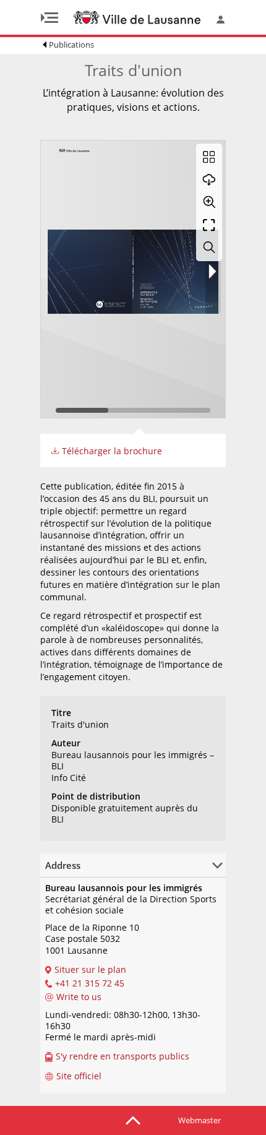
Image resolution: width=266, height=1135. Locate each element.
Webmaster (199, 1120)
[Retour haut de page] (133, 1119)
